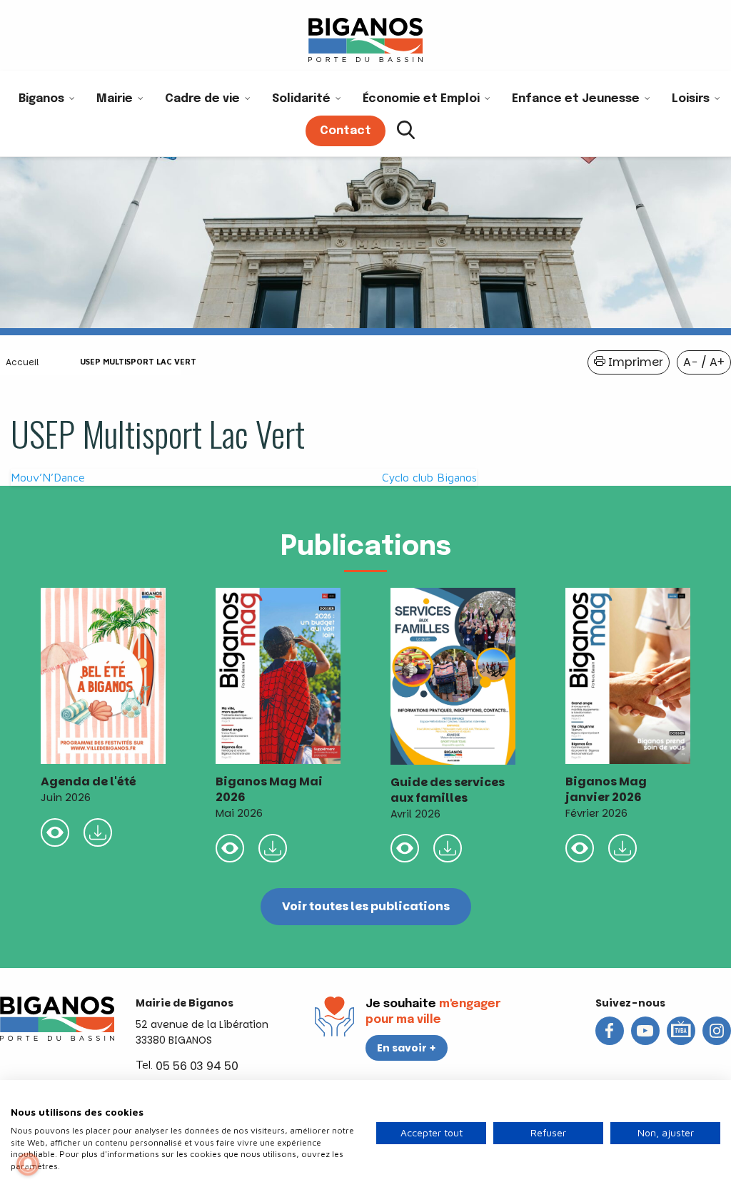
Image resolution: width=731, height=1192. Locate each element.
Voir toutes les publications (366, 906)
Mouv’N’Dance (48, 477)
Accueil (22, 362)
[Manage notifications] (27, 1164)
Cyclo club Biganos (429, 477)
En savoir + (406, 1048)
